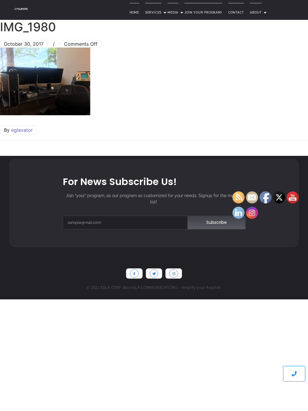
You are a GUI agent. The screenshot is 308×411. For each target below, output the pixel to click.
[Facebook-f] (134, 273)
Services (153, 12)
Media (173, 12)
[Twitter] (154, 273)
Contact (236, 12)
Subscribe (216, 222)
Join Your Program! (203, 12)
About (256, 12)
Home (134, 12)
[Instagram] (173, 273)
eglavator (22, 130)
